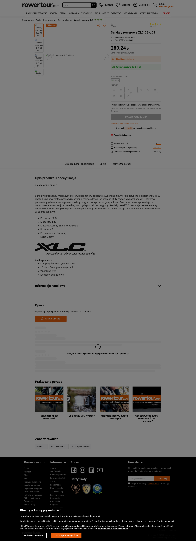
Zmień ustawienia (33, 535)
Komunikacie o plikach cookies (113, 528)
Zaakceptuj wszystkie (66, 535)
